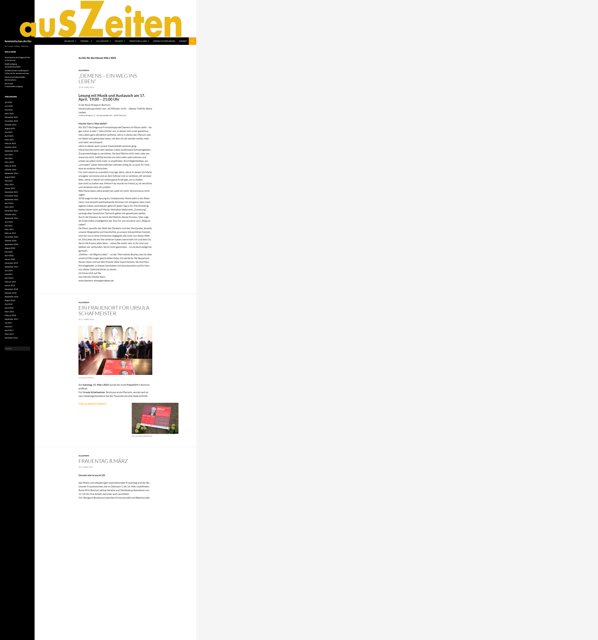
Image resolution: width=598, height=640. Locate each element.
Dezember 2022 (11, 192)
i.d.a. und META (102, 41)
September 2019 (11, 267)
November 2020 (11, 237)
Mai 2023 (8, 181)
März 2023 (9, 184)
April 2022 (9, 203)
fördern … (85, 41)
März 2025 (9, 139)
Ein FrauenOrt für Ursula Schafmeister (113, 310)
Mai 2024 (8, 158)
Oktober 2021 (10, 214)
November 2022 (11, 196)
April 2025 (9, 136)
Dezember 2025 (11, 117)
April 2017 (9, 330)
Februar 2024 (10, 166)
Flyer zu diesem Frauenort (92, 403)
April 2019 (9, 278)
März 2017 (9, 334)
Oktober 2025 (10, 125)
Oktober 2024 (10, 147)
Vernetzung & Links (138, 41)
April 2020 (9, 255)
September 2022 (11, 199)
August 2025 (10, 128)
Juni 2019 (9, 270)
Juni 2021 (9, 222)
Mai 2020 (8, 252)
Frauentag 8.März (103, 461)
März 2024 (9, 162)
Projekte (119, 41)
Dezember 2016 (11, 338)
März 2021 (9, 229)
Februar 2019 (10, 282)
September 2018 (11, 296)
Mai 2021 (8, 225)
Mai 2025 (8, 132)
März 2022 (9, 207)
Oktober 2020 (10, 240)
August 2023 (10, 177)
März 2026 (9, 113)
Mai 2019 (8, 274)
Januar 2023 (10, 188)
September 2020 (11, 244)
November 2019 (11, 263)
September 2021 (11, 218)
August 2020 (10, 248)
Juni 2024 (9, 154)
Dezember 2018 (11, 289)
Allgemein (83, 70)
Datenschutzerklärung (164, 41)
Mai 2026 (8, 110)
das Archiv (69, 41)
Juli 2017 (8, 323)
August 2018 (10, 300)
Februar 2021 (10, 233)
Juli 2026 (8, 102)
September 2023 (11, 173)
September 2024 (11, 151)
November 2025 (11, 121)
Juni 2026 (9, 106)
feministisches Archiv (18, 41)
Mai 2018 (8, 304)
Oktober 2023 (10, 169)
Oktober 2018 (10, 293)
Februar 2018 (10, 315)
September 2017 (11, 319)
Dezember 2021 (11, 210)
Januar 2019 (10, 285)
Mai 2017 (8, 326)
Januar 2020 (10, 259)
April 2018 (9, 308)
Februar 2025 (10, 143)
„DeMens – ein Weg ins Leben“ (107, 78)
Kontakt (183, 41)
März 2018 (9, 311)
